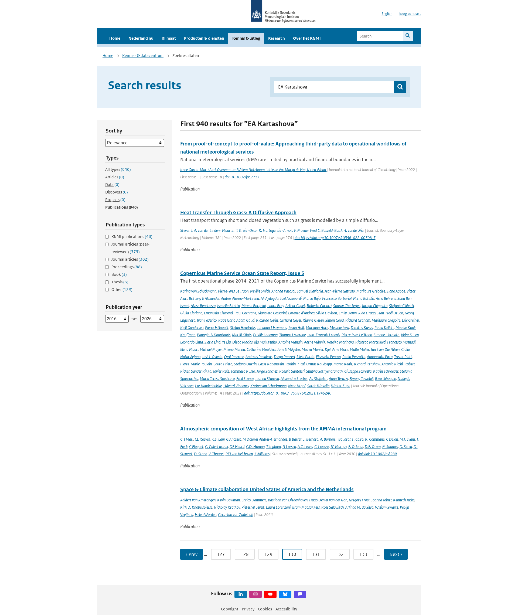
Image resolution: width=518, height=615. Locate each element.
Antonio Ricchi (392, 363)
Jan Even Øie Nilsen (385, 349)
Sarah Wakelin (318, 385)
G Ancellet (233, 439)
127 (221, 554)
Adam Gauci (245, 320)
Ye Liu (226, 342)
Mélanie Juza (339, 327)
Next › (396, 554)
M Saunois (390, 446)
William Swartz (386, 507)
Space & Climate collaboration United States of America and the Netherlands (267, 489)
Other (121, 289)
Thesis (119, 281)
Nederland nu (141, 38)
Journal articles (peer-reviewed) (130, 248)
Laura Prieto (222, 363)
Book (119, 274)
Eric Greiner (410, 320)
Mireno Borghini (253, 305)
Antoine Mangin (290, 342)
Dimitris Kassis (362, 327)
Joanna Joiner (381, 499)
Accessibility (286, 608)
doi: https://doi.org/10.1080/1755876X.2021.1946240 (287, 393)
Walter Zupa (340, 385)
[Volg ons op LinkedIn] (240, 594)
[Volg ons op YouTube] (270, 594)
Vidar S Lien (410, 334)
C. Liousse (321, 446)
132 (340, 554)
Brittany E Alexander (204, 298)
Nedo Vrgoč (297, 385)
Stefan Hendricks (242, 327)
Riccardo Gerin (267, 320)
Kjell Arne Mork (336, 349)
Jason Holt (296, 327)
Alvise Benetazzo (203, 305)
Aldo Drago (367, 312)
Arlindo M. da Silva (359, 507)
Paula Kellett (384, 327)
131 (316, 554)
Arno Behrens (386, 298)
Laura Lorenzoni (278, 507)
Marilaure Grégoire (370, 291)
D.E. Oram (373, 446)
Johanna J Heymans (272, 327)
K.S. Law (218, 439)
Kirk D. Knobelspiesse (196, 507)
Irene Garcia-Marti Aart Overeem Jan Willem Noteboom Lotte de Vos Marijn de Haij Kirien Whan (253, 169)
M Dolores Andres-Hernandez (265, 439)
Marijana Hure (317, 327)
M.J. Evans (407, 439)
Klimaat (169, 38)
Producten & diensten (204, 38)
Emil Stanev (245, 378)
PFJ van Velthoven (239, 453)
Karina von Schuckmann (198, 291)
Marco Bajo (312, 298)
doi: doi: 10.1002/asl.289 (377, 453)
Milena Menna (234, 349)
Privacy (248, 608)
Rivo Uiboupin (385, 378)
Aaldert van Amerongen (198, 499)
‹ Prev (191, 554)
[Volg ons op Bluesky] (285, 594)
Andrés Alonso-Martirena (240, 298)
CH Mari (186, 439)
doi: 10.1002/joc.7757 (242, 176)
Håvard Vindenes (236, 385)
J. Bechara (310, 439)
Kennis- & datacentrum (142, 55)
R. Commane (374, 439)
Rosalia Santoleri (292, 371)
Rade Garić (226, 320)
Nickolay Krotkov (227, 507)
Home (114, 38)
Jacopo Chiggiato (374, 305)
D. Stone (200, 453)
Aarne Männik (314, 342)
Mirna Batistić (363, 298)
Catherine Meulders (261, 349)
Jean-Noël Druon (390, 312)
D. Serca (406, 446)
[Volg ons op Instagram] (255, 594)
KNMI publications (131, 236)
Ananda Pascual (283, 291)
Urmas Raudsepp (319, 363)
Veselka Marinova (340, 342)
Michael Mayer (211, 349)
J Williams (262, 453)
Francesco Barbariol (337, 298)
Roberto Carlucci (319, 305)
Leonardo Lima (191, 342)
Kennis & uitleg (246, 38)
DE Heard (237, 446)
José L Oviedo (212, 356)
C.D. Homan (255, 446)
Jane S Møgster (288, 349)
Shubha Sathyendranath (324, 371)
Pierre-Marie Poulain (196, 363)
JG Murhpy (338, 446)
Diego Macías (242, 342)
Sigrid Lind (212, 342)
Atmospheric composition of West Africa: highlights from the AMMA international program (283, 429)
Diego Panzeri (284, 356)
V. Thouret (216, 453)
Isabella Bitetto (228, 305)
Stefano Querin (245, 363)
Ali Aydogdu (269, 298)
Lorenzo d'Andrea (301, 312)
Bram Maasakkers (306, 507)
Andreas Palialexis (259, 356)
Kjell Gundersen (191, 327)
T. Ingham (273, 446)
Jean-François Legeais (323, 334)
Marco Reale (342, 363)
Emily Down (348, 312)
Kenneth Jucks (403, 499)
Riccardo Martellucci (370, 342)
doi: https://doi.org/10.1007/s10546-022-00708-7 (335, 237)
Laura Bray (275, 305)
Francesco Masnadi (401, 342)
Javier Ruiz (221, 371)
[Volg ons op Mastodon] (300, 594)
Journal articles (130, 259)
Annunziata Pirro (380, 356)
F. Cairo (357, 439)
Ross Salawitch (332, 507)
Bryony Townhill (361, 378)
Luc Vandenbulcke (208, 385)
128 (245, 554)
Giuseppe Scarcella (358, 371)
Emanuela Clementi (218, 312)
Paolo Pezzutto (353, 356)
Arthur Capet (295, 305)
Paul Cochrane (245, 312)
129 (268, 554)
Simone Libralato (386, 334)
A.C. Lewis (305, 446)
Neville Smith (260, 291)
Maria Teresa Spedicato (217, 378)
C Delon (392, 439)
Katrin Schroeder (385, 371)
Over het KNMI (307, 38)
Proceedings (126, 266)
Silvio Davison (326, 312)
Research (276, 38)
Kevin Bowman (228, 499)
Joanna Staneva (267, 378)
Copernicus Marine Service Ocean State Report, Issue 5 (242, 273)
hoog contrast (410, 13)
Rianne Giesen (313, 320)
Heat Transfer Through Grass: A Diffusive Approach (238, 212)
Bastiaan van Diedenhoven (288, 499)
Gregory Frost (359, 499)
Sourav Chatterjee (346, 305)
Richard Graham (357, 320)
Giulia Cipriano (191, 312)
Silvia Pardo (305, 356)
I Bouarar (343, 439)
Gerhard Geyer (290, 320)
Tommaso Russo (243, 371)
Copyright (229, 608)
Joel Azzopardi (291, 298)
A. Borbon (327, 439)
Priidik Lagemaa (265, 334)
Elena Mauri (189, 349)
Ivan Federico (207, 320)
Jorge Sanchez (267, 371)
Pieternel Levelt (252, 507)
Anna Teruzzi (338, 378)
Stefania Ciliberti (401, 305)
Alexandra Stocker (294, 378)
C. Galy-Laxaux (216, 446)
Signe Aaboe (396, 291)
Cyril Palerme (234, 356)
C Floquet (196, 446)
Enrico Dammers (253, 499)
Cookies (265, 608)
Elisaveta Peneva (328, 356)
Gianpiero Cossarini (272, 312)
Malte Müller (359, 349)
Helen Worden (205, 514)
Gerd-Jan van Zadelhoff (235, 514)
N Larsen (289, 446)
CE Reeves (202, 439)
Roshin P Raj (295, 363)
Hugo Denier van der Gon (328, 499)
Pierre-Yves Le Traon (233, 291)
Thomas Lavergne (292, 334)
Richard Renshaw (367, 363)
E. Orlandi (355, 446)
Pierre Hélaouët (217, 327)
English (386, 13)
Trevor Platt (403, 356)
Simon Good (334, 320)
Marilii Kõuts (241, 334)
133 (363, 554)
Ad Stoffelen (318, 378)
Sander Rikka (201, 371)
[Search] (408, 36)
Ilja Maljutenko (265, 342)
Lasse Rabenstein (271, 363)
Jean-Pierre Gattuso (340, 291)
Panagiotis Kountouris (213, 334)
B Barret (295, 439)
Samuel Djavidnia (310, 291)
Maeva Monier (312, 349)
